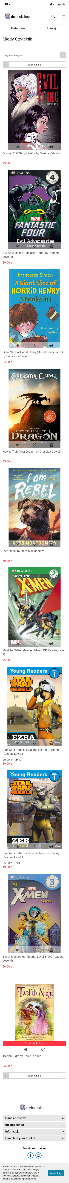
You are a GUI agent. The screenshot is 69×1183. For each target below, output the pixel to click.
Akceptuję (55, 1173)
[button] (61, 4)
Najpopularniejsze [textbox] (14, 55)
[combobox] (34, 55)
